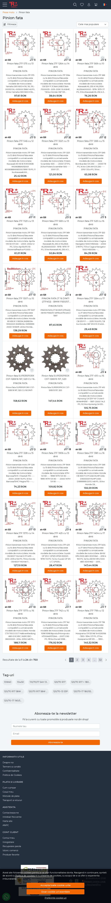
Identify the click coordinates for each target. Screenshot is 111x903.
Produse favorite (11, 854)
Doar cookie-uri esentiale (55, 891)
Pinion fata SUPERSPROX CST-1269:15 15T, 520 (55, 377)
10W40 (7, 682)
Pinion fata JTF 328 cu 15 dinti (20, 455)
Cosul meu (8, 792)
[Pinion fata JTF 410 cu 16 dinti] (91, 358)
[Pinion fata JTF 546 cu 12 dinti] (20, 123)
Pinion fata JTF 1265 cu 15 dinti (90, 143)
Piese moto (8, 12)
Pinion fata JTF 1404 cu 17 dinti (91, 535)
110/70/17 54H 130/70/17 (42, 682)
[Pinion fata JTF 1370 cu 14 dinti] (20, 516)
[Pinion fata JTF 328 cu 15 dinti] (20, 436)
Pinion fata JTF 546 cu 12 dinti (20, 143)
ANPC (6, 825)
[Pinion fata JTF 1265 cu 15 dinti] (91, 123)
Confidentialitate (11, 771)
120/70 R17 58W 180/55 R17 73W (21, 691)
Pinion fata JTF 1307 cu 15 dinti (20, 300)
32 (100, 659)
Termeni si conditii (12, 766)
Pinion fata (20, 71)
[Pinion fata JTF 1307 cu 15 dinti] (20, 281)
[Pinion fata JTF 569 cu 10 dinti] (91, 46)
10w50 (20, 682)
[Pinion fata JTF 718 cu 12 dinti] (91, 593)
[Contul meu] (89, 5)
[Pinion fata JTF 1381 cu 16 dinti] (91, 436)
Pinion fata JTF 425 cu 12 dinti (55, 535)
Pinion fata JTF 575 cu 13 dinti (20, 65)
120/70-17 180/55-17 (84, 691)
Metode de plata (11, 796)
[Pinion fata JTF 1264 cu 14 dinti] (55, 46)
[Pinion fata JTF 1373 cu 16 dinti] (20, 593)
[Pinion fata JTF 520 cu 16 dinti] (91, 204)
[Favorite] (82, 5)
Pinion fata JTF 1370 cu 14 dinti (20, 535)
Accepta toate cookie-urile (55, 885)
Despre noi (8, 762)
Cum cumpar (9, 787)
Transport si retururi (12, 800)
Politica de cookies (25, 875)
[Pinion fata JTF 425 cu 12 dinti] (55, 516)
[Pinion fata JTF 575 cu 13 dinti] (20, 46)
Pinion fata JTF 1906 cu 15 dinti (55, 455)
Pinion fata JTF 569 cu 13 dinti (55, 223)
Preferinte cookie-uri (55, 898)
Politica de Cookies (12, 775)
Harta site (7, 821)
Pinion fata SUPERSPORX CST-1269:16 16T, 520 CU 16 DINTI (20, 377)
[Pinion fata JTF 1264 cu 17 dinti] (91, 281)
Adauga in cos (20, 101)
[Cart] (96, 5)
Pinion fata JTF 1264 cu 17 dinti (91, 300)
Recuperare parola (12, 846)
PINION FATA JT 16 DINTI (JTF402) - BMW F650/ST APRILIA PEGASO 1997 (55, 300)
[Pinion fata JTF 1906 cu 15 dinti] (55, 436)
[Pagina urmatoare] (106, 660)
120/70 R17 (59, 682)
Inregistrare (8, 842)
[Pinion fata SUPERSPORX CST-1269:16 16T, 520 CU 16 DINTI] (20, 358)
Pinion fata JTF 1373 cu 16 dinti (20, 612)
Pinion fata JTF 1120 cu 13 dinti (20, 223)
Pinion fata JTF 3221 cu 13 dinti (55, 143)
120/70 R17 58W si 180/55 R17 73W (47, 691)
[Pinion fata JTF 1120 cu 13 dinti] (20, 204)
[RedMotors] (12, 4)
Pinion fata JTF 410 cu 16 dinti (91, 377)
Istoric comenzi (10, 850)
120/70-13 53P (60, 691)
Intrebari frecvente (12, 817)
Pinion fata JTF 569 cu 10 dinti (90, 65)
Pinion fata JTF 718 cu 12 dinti (91, 612)
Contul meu (9, 838)
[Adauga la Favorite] (32, 58)
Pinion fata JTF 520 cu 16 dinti (90, 223)
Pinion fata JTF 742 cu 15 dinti (55, 612)
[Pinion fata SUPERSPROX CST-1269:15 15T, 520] (55, 358)
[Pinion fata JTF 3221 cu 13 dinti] (55, 123)
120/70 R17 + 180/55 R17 (83, 682)
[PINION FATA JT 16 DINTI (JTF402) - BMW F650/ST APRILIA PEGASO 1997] (55, 281)
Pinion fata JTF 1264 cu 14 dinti (55, 65)
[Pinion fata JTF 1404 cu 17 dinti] (91, 516)
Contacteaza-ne (11, 812)
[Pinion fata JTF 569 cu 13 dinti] (55, 204)
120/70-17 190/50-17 (14, 700)
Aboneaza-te (55, 742)
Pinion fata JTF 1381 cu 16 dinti (90, 455)
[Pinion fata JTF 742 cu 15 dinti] (55, 593)
